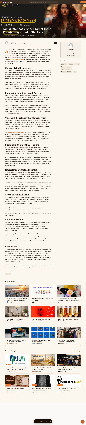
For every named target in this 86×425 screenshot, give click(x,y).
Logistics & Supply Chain (66, 69)
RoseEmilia (11, 42)
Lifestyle (69, 66)
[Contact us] (83, 422)
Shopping (7, 5)
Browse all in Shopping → (76, 351)
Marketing (77, 64)
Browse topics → (77, 281)
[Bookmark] (46, 421)
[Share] (50, 421)
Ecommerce (63, 64)
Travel (75, 71)
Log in (77, 2)
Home (3, 5)
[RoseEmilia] (6, 42)
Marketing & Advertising (66, 71)
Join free (83, 2)
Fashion (63, 66)
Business (71, 64)
